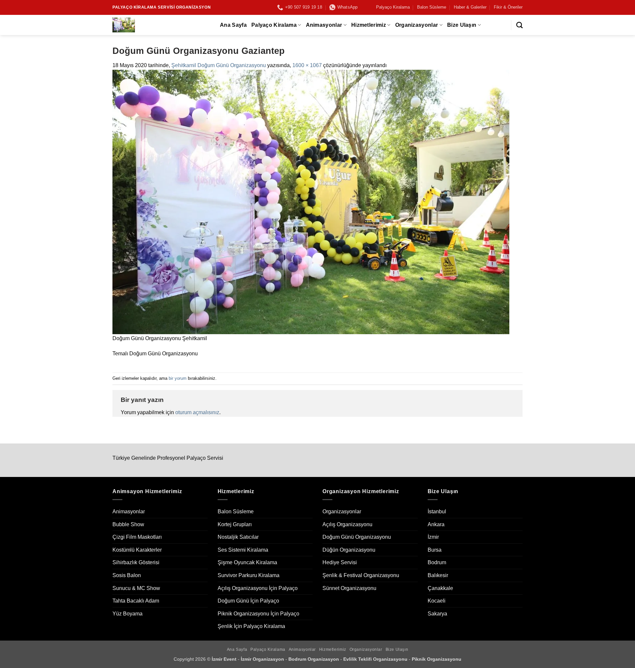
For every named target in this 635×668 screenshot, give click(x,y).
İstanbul (437, 511)
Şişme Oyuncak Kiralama (247, 562)
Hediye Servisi (339, 562)
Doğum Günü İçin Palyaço (248, 601)
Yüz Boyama (127, 613)
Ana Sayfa (233, 25)
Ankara (436, 524)
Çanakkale (440, 588)
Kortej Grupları (235, 524)
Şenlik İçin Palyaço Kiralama (251, 626)
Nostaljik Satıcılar (238, 537)
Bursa (435, 550)
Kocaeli (436, 601)
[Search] (519, 25)
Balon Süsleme (431, 7)
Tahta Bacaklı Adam (135, 601)
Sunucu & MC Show (136, 588)
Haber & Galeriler (470, 7)
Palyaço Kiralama (393, 7)
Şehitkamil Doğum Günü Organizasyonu (218, 65)
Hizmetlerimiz (368, 25)
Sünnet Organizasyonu (349, 588)
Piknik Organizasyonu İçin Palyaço (258, 613)
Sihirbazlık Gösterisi (135, 562)
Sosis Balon (126, 575)
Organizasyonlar (416, 25)
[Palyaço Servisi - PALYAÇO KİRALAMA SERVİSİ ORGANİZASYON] (161, 25)
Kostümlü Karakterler (137, 550)
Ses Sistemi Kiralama (243, 550)
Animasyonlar (324, 25)
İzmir (433, 537)
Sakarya (437, 613)
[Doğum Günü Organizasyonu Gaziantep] (310, 201)
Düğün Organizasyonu (348, 550)
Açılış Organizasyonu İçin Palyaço (258, 588)
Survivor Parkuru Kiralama (248, 575)
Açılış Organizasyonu (347, 524)
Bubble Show (128, 524)
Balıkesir (438, 575)
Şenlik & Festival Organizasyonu (360, 575)
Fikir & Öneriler (508, 7)
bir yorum (178, 378)
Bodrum (437, 562)
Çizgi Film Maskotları (137, 537)
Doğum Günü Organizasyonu (356, 537)
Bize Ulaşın (462, 25)
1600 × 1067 (307, 65)
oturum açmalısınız (197, 412)
